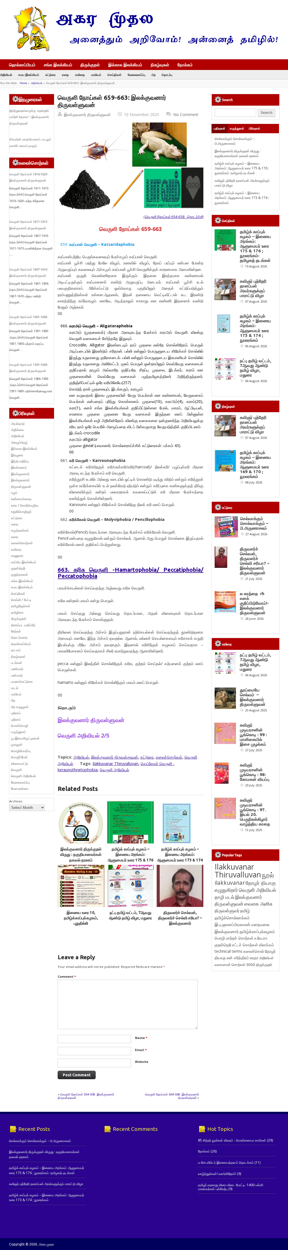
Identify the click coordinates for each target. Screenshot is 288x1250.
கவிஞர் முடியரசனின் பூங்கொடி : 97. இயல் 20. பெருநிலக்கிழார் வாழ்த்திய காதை (255, 812)
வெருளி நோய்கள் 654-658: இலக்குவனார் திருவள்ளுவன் (86, 1096)
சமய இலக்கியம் (28, 74)
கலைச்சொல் (253, 951)
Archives (15, 801)
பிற (154, 74)
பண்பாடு (17, 675)
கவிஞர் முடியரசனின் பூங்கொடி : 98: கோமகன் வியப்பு (254, 772)
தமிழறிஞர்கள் (20, 606)
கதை (65, 74)
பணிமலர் (17, 668)
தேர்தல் (16, 631)
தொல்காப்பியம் (22, 64)
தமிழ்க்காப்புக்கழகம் (257, 931)
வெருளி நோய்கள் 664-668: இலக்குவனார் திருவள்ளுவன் (172, 1096)
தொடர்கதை (19, 637)
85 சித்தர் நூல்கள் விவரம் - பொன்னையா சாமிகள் (232, 1140)
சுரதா (254, 957)
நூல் (268, 874)
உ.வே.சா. (261, 938)
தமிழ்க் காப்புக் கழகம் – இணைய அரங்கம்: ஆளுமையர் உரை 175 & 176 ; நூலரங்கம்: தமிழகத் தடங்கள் (130, 860)
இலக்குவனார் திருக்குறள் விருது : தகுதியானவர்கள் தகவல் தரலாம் (81, 854)
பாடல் (14, 688)
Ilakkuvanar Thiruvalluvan (115, 763)
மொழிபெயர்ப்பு (21, 750)
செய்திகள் (114, 74)
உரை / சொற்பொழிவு (24, 505)
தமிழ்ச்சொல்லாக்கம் (232, 917)
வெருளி (16, 769)
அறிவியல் (6, 74)
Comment (67, 976)
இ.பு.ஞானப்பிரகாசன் (232, 924)
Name (141, 1038)
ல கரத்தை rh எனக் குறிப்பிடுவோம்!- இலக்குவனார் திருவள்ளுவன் (254, 603)
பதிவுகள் (219, 128)
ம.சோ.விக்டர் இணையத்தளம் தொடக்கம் (226, 1162)
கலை (14, 536)
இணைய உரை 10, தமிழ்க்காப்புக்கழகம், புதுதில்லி (81, 918)
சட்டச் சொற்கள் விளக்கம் (253, 944)
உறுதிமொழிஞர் (21, 511)
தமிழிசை (17, 612)
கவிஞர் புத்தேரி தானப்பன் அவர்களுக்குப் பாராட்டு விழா (253, 288)
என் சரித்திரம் (238, 957)
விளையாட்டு (19, 763)
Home (23, 83)
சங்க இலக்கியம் (58, 64)
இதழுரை (17, 455)
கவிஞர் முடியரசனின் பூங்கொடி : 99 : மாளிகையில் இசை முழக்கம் (253, 735)
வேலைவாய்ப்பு (136, 74)
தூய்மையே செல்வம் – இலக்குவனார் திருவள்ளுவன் (253, 697)
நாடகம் (16, 650)
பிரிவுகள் (254, 128)
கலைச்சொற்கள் (169, 757)
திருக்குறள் (90, 64)
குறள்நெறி (18, 568)
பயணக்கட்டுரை (22, 681)
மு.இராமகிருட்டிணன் (25, 738)
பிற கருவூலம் (20, 706)
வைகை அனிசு (258, 903)
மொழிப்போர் (19, 757)
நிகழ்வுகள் (160, 64)
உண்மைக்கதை (21, 498)
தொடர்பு (167, 74)
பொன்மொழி (19, 725)
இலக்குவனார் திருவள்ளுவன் (87, 114)
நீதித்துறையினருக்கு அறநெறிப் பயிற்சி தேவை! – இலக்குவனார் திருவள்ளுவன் (29, 117)
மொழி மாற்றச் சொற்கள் (234, 938)
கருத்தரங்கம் (20, 530)
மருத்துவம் (18, 731)
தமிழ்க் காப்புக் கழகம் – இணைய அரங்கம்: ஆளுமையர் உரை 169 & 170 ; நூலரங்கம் (255, 464)
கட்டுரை (50, 74)
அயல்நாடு (18, 423)
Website (141, 1062)
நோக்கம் (185, 65)
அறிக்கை (17, 429)
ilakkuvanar (230, 882)
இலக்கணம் (19, 467)
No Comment (185, 114)
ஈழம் (14, 492)
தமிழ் (245, 911)
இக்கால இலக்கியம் (125, 64)
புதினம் (16, 713)
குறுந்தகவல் (19, 574)
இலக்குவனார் (20, 473)
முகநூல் (16, 744)
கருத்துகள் (237, 128)
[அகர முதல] (143, 50)
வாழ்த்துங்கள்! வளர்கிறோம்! (217, 1173)
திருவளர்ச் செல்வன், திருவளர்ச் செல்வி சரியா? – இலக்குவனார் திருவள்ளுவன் (254, 560)
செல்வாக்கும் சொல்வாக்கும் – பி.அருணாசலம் (235, 141)
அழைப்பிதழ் (19, 442)
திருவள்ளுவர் (227, 910)
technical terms (228, 951)
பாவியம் (96, 74)
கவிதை (80, 74)
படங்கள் (16, 662)
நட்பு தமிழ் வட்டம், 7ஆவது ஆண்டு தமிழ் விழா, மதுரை (255, 367)
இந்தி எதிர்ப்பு (20, 461)
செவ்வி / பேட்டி (21, 599)
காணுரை (17, 555)
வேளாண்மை (20, 788)
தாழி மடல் (224, 897)
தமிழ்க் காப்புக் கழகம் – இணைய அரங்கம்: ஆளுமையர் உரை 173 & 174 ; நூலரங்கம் (242, 197)
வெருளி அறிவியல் (114, 769)
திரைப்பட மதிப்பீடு (23, 625)
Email (141, 1050)
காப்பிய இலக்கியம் (23, 562)
